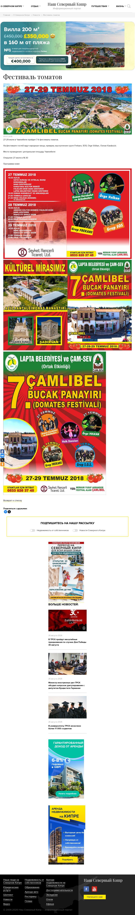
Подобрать (67, 859)
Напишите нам (95, 897)
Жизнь (120, 6)
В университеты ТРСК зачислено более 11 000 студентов (64, 727)
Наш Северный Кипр (67, 6)
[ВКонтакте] (5, 511)
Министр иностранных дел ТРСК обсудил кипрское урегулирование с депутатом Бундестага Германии (66, 685)
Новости (36, 15)
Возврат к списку (12, 500)
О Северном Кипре (11, 6)
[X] (9, 511)
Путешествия (99, 6)
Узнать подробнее (67, 793)
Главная (6, 15)
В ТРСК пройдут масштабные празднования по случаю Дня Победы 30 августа (67, 642)
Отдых (34, 6)
